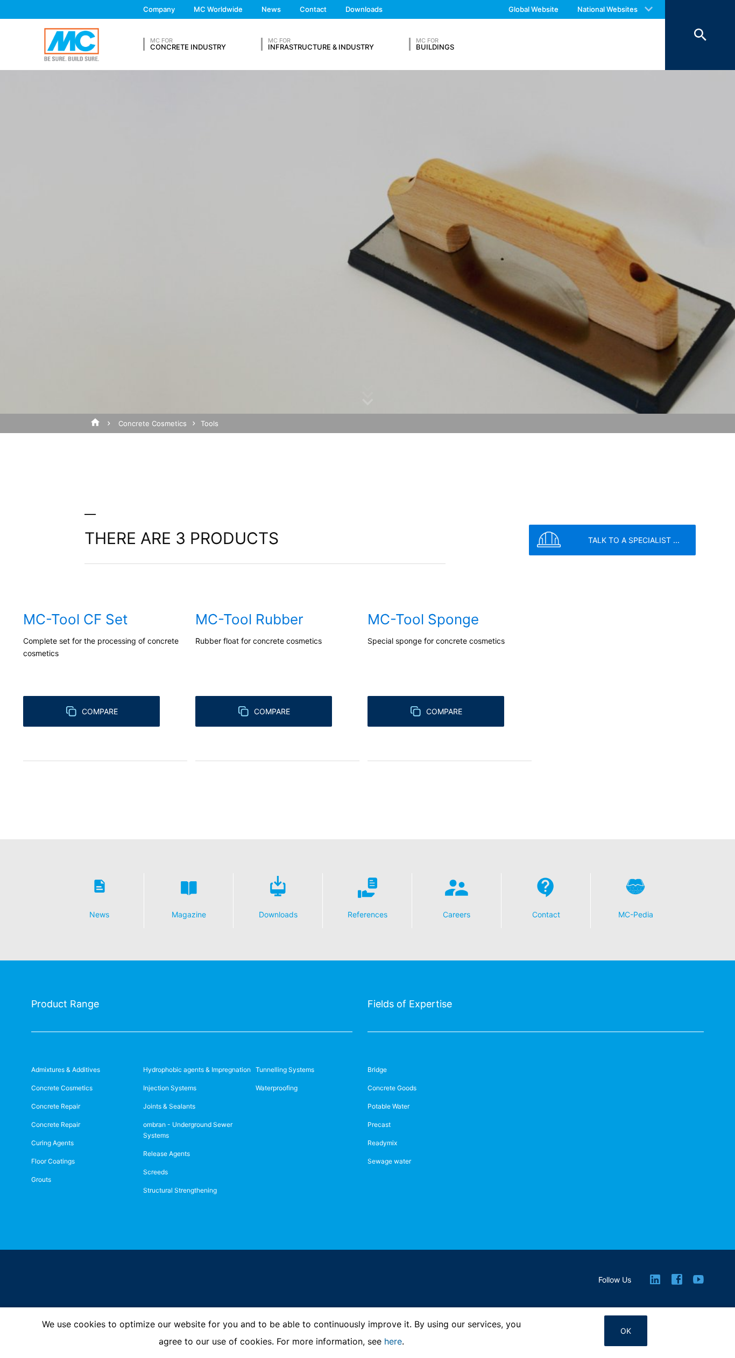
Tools (209, 423)
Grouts (41, 1179)
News (271, 9)
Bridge (377, 1069)
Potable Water (388, 1106)
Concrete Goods (391, 1088)
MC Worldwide (218, 9)
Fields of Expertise (409, 1003)
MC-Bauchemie (71, 44)
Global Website (533, 9)
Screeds (155, 1172)
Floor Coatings (53, 1161)
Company (159, 9)
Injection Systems (169, 1088)
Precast (379, 1124)
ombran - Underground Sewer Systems (187, 1129)
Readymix (382, 1143)
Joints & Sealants (169, 1106)
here (393, 1341)
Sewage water (389, 1161)
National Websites (607, 9)
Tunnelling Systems (285, 1069)
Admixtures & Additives (65, 1069)
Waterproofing (277, 1088)
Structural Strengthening (180, 1190)
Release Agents (166, 1154)
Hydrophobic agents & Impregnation (197, 1069)
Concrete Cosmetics (152, 423)
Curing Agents (52, 1143)
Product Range (65, 1003)
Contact (313, 9)
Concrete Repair (55, 1106)
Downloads (364, 9)
